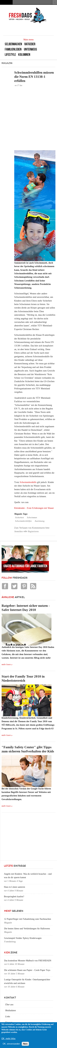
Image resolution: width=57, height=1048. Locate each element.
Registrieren (33, 531)
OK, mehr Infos (8, 1038)
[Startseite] (28, 23)
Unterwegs (30, 49)
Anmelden (18, 531)
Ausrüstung (39, 521)
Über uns (9, 1004)
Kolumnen (24, 54)
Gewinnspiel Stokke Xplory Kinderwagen (22, 938)
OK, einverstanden (11, 1044)
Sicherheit (19, 517)
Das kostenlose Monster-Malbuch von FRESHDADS (27, 960)
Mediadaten (10, 1010)
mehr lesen (6, 664)
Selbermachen (13, 44)
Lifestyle (10, 54)
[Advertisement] (28, 118)
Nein (25, 1044)
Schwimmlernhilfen (23, 521)
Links (7, 1016)
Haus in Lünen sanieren (14, 887)
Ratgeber (29, 44)
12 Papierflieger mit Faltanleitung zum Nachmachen (27, 919)
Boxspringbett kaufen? (14, 896)
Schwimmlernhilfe (28, 482)
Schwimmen (32, 517)
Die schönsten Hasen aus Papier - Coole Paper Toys (27, 970)
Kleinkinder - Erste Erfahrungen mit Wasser (34, 508)
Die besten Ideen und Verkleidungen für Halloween (27, 928)
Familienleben (13, 49)
